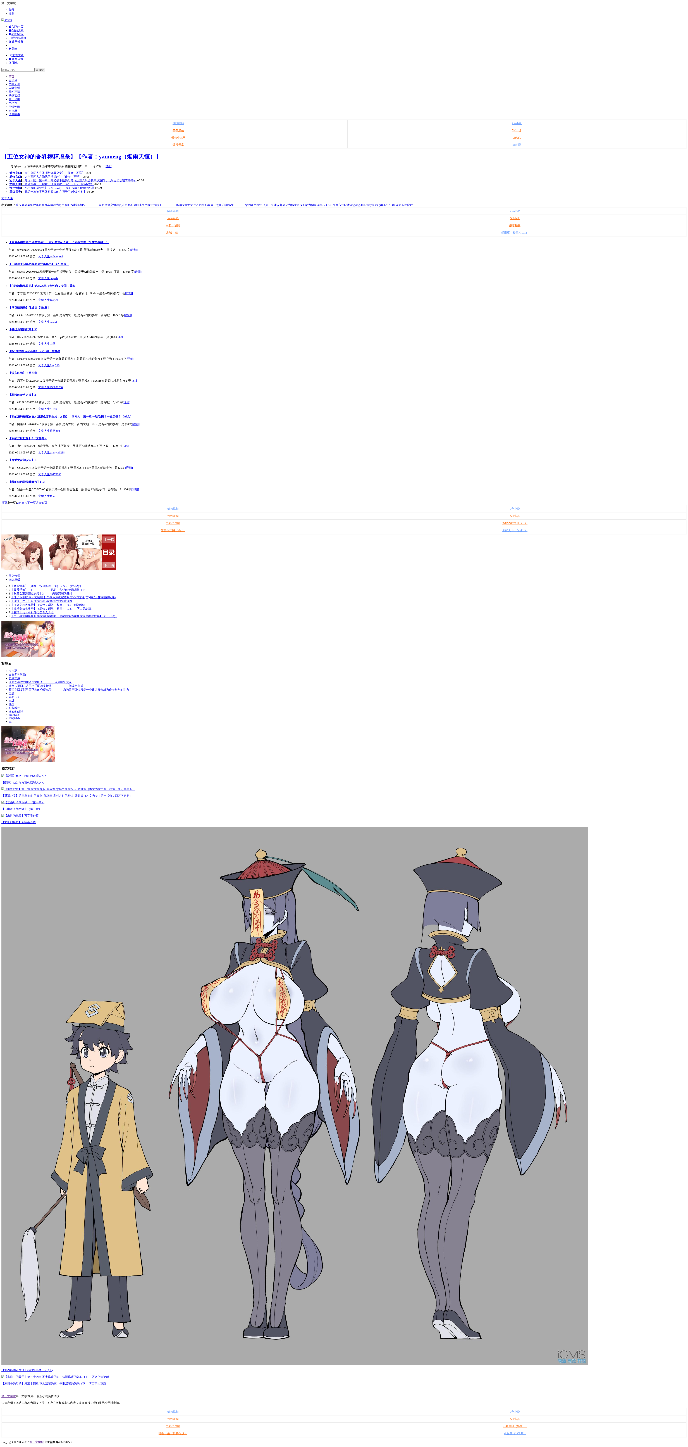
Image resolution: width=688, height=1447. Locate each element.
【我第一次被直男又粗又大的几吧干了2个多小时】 (54, 191)
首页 (11, 76)
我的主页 (17, 26)
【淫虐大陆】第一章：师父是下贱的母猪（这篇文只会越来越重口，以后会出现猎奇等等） (79, 180)
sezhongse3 (56, 256)
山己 (53, 343)
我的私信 (18, 37)
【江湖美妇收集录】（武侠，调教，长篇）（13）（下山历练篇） (52, 608)
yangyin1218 (57, 452)
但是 (314, 204)
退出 (14, 48)
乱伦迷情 (14, 91)
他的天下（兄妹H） (514, 530)
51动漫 (516, 144)
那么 (335, 204)
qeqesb (54, 278)
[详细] (108, 166)
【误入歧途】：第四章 (23, 372)
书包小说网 (178, 137)
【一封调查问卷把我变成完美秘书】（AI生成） (39, 264)
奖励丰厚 (47, 204)
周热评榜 (14, 579)
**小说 (13, 102)
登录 (11, 9)
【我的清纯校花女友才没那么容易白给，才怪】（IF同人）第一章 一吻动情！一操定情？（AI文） (71, 416)
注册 (11, 13)
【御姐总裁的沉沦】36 (23, 329)
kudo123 (322, 204)
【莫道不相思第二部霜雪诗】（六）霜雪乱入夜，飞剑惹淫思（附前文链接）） (59, 242)
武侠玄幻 (14, 95)
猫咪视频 (178, 123)
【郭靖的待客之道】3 (22, 394)
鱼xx (53, 496)
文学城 (13, 80)
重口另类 (14, 99)
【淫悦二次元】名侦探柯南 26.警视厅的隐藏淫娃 (41, 601)
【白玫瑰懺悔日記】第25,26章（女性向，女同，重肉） (43, 285)
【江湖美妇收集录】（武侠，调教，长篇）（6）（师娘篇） (49, 604)
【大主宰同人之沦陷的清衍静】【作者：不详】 (52, 176)
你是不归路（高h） (173, 530)
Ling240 (54, 365)
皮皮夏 (20, 204)
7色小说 (517, 123)
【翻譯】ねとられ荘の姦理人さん (32, 612)
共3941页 (41, 502)
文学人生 (14, 84)
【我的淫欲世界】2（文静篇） (28, 438)
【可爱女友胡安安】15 (23, 460)
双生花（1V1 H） (515, 1433)
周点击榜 (14, 575)
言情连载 (14, 106)
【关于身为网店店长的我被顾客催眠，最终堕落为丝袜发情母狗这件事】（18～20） (64, 616)
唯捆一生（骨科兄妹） (173, 1433)
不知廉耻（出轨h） (515, 1426)
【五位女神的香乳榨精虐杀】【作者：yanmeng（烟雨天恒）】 (81, 156)
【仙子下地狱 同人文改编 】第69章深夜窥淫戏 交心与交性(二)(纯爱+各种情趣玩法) (63, 597)
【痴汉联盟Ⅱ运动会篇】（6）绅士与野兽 (34, 351)
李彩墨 (54, 299)
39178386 (55, 474)
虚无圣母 (401, 204)
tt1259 (53, 408)
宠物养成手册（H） (514, 523)
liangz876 (380, 204)
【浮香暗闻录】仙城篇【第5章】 (29, 307)
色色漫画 (178, 130)
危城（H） (173, 232)
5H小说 (516, 130)
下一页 (31, 502)
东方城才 (344, 204)
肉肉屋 (13, 110)
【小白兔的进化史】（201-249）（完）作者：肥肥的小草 (58, 187)
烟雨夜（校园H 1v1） (515, 232)
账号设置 (17, 41)
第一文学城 (8, 1396)
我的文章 (17, 30)
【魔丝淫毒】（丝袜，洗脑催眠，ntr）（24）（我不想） (58, 184)
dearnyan (369, 204)
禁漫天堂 (178, 144)
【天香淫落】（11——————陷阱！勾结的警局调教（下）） (51, 589)
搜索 (41, 69)
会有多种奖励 (33, 204)
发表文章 (17, 55)
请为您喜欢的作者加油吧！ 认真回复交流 (84, 204)
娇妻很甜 (515, 225)
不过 (330, 204)
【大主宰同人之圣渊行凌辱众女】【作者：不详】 (53, 172)
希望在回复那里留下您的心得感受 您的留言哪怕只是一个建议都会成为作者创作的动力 (251, 204)
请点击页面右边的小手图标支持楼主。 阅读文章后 (153, 204)
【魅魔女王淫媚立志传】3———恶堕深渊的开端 (41, 593)
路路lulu (55, 430)
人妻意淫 (14, 87)
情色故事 (14, 114)
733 (390, 204)
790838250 (56, 387)
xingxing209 (357, 204)
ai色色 (517, 137)
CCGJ (53, 321)
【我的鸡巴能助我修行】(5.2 (27, 481)
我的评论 (17, 34)
